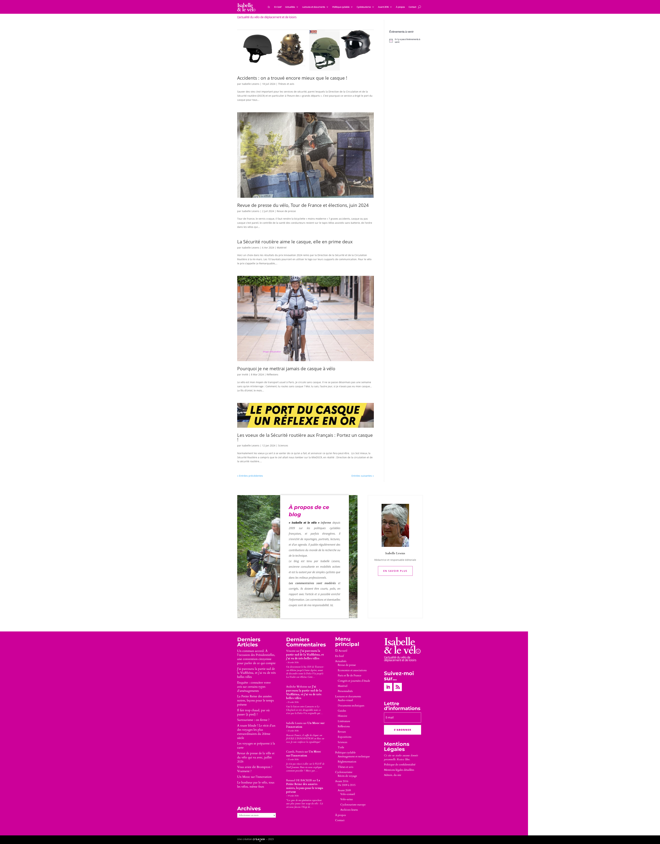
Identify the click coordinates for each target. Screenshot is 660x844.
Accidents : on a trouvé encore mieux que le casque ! (292, 78)
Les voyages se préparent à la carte (256, 745)
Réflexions (272, 374)
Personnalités (345, 691)
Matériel (282, 247)
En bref (277, 7)
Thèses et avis (286, 83)
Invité (245, 374)
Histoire (342, 716)
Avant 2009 (344, 790)
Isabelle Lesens (250, 83)
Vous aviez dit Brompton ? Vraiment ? (254, 769)
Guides (342, 711)
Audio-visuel (345, 700)
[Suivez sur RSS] (398, 687)
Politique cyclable (340, 7)
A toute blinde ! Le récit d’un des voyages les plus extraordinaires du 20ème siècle (256, 731)
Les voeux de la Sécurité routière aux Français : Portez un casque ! (305, 437)
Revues (342, 732)
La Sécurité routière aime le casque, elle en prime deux (295, 242)
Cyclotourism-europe (353, 805)
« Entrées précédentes (250, 475)
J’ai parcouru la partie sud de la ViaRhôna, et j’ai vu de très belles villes (256, 673)
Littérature (344, 721)
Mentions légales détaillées (399, 770)
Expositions (344, 737)
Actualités (290, 7)
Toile (341, 747)
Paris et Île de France (349, 675)
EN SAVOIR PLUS (395, 570)
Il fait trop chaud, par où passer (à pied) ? (253, 712)
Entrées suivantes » (362, 475)
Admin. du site (392, 775)
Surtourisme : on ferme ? (253, 720)
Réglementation (347, 762)
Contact (412, 7)
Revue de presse (286, 211)
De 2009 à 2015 (346, 785)
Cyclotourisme (364, 7)
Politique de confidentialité (399, 764)
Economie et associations (352, 670)
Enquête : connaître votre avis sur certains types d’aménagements (254, 686)
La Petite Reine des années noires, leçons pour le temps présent (255, 700)
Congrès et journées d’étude (354, 681)
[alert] (406, 41)
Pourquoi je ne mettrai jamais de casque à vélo (286, 368)
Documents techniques (351, 705)
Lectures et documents (313, 7)
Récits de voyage (347, 776)
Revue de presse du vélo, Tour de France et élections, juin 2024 (303, 205)
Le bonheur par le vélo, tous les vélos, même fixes (255, 784)
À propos (400, 7)
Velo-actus (346, 799)
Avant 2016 (383, 7)
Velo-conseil (347, 794)
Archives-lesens (349, 810)
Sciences (283, 445)
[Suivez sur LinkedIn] (388, 687)
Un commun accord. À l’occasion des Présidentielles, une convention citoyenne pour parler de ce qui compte (256, 657)
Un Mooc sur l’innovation (254, 777)
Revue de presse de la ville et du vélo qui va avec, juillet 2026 (255, 757)
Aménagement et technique (354, 756)
